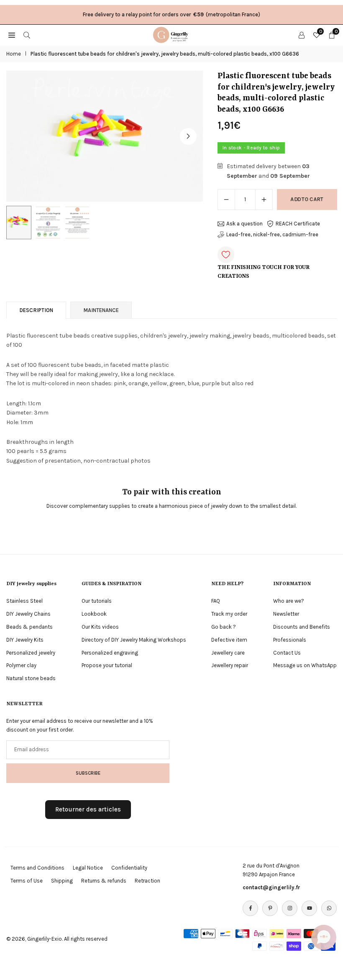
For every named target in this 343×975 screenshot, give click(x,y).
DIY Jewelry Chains (28, 614)
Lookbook (94, 614)
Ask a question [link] (244, 223)
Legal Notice (88, 868)
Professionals (289, 640)
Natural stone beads (31, 678)
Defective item (229, 640)
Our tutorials (97, 601)
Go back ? (223, 627)
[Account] (301, 35)
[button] (188, 136)
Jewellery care (228, 653)
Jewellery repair (229, 665)
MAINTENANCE (101, 310)
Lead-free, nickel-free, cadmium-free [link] (272, 234)
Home (13, 54)
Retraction (147, 881)
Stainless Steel (24, 601)
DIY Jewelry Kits (25, 640)
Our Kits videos (100, 627)
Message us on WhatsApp (305, 665)
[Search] (26, 35)
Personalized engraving (110, 653)
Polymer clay (21, 665)
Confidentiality (129, 868)
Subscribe (88, 773)
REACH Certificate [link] (298, 223)
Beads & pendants (29, 627)
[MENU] (11, 35)
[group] (104, 136)
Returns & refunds (103, 881)
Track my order (229, 614)
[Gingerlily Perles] (172, 34)
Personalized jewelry (30, 653)
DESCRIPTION (36, 310)
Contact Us (287, 653)
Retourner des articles (88, 809)
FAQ (215, 601)
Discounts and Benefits (301, 627)
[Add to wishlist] (226, 254)
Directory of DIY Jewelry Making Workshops (134, 640)
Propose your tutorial (107, 665)
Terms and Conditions (37, 868)
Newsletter (286, 614)
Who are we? (288, 601)
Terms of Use (26, 881)
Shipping (62, 881)
